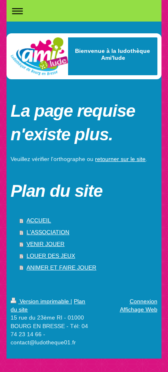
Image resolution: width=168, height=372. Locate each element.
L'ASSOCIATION (48, 232)
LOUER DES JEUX (51, 255)
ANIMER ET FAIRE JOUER (61, 267)
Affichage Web (138, 309)
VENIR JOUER (45, 244)
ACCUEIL (39, 220)
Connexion (143, 301)
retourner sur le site (120, 159)
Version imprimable (44, 301)
